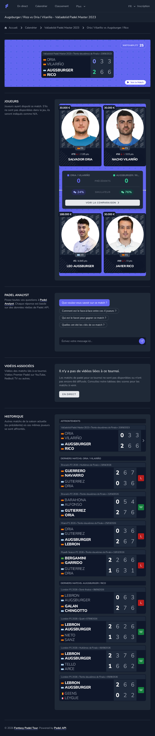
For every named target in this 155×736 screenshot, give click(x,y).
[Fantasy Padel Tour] (7, 6)
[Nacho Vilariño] (125, 127)
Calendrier (31, 27)
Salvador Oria (80, 159)
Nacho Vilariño (125, 159)
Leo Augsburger (80, 266)
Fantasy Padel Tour (26, 728)
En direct (69, 394)
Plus (78, 6)
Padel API (60, 728)
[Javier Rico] (125, 234)
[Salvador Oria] (80, 127)
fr (130, 6)
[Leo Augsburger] (80, 234)
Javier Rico (125, 266)
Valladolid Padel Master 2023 (61, 27)
